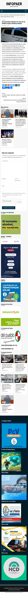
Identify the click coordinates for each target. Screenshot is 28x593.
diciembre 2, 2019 (6, 25)
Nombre (4, 178)
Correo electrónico (18, 179)
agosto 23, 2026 (5, 412)
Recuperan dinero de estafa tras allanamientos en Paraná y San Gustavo (15, 100)
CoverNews (10, 589)
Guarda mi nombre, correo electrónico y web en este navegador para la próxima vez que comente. (13, 195)
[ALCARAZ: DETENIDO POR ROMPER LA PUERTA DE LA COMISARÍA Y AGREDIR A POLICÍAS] (7, 113)
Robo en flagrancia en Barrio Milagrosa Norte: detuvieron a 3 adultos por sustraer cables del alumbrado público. (20, 122)
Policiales (3, 116)
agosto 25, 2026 (5, 370)
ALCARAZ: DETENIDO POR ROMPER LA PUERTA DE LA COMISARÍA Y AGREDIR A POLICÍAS (7, 122)
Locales (17, 381)
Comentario (5, 160)
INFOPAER (14, 4)
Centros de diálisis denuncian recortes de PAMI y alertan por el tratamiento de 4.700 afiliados (6, 387)
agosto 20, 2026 (5, 145)
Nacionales (17, 361)
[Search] (25, 11)
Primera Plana (22, 361)
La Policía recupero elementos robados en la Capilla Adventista (13, 95)
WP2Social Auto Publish (9, 592)
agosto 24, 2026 (19, 371)
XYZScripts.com (20, 592)
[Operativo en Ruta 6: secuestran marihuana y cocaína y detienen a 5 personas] (7, 133)
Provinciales (4, 361)
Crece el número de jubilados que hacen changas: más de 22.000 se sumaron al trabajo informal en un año (20, 367)
